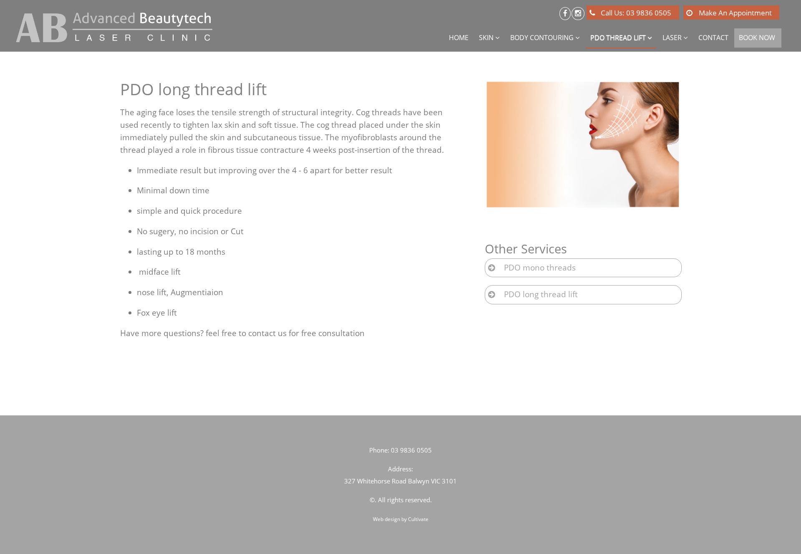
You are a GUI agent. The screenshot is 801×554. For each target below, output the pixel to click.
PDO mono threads (540, 267)
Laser (672, 37)
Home (459, 37)
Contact (713, 37)
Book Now (757, 37)
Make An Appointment (735, 13)
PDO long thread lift (541, 294)
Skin (486, 37)
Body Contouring (542, 37)
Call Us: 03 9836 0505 (636, 13)
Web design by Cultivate (400, 519)
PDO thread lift (618, 37)
